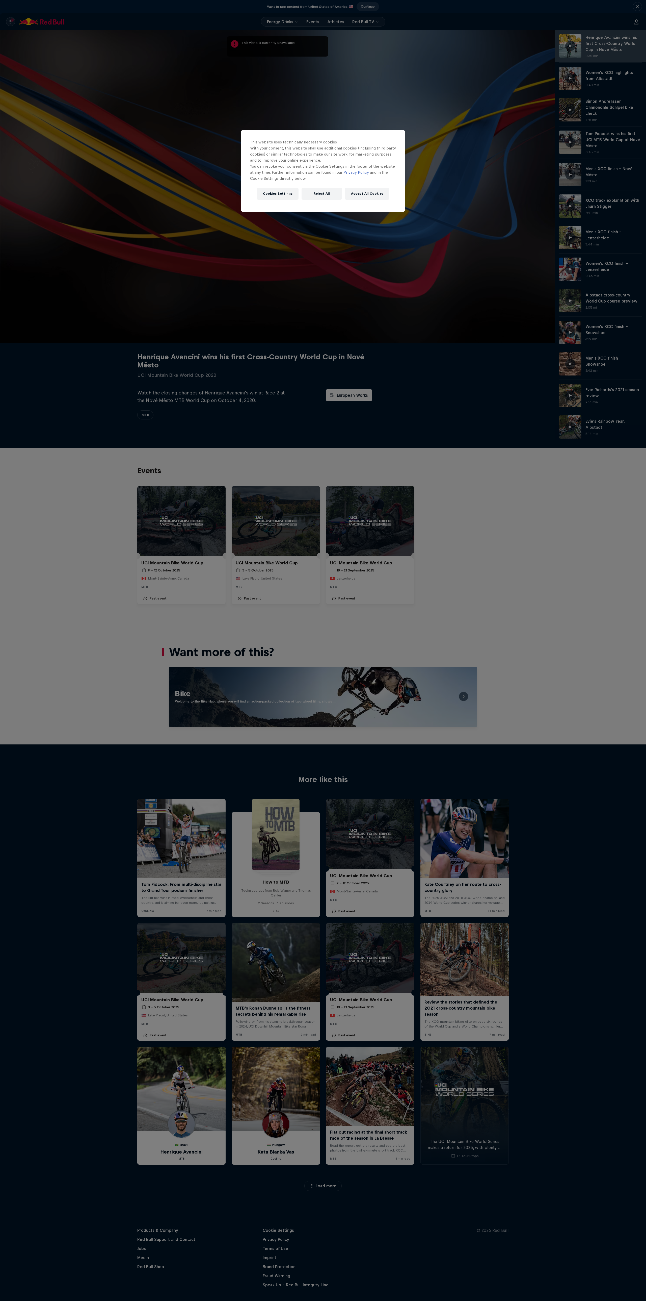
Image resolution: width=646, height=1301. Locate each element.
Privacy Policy (356, 172)
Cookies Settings (277, 193)
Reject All (322, 193)
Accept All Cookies (367, 193)
